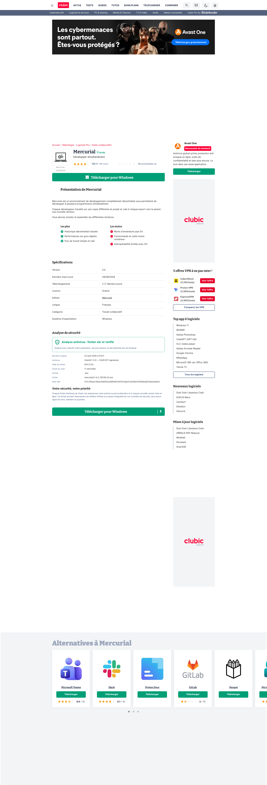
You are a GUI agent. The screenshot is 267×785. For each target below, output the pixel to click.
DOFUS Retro (183, 397)
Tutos (115, 5)
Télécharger (151, 5)
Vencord (180, 411)
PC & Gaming (100, 13)
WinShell (180, 438)
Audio (155, 13)
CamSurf (181, 402)
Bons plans (131, 5)
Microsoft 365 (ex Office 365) (192, 362)
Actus (77, 5)
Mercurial (107, 298)
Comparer (171, 5)
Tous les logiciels (194, 374)
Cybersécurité (57, 13)
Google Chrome (184, 353)
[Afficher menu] (52, 5)
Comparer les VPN (194, 307)
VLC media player (185, 344)
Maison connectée (173, 13)
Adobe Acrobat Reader (188, 348)
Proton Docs (152, 687)
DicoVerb (181, 442)
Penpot (233, 687)
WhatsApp (181, 358)
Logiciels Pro (83, 145)
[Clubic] (63, 5)
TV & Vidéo (141, 13)
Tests (89, 5)
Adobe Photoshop (185, 335)
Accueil (56, 145)
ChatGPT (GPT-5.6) (186, 339)
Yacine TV (181, 367)
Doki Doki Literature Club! (190, 393)
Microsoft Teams (71, 687)
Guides (102, 5)
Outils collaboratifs (102, 145)
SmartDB (181, 447)
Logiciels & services (79, 13)
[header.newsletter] (196, 5)
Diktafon (180, 407)
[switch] (206, 5)
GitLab (193, 687)
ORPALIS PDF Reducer (188, 433)
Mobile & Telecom (122, 13)
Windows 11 (182, 325)
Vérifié (102, 153)
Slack (111, 687)
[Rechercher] (186, 5)
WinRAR (180, 330)
